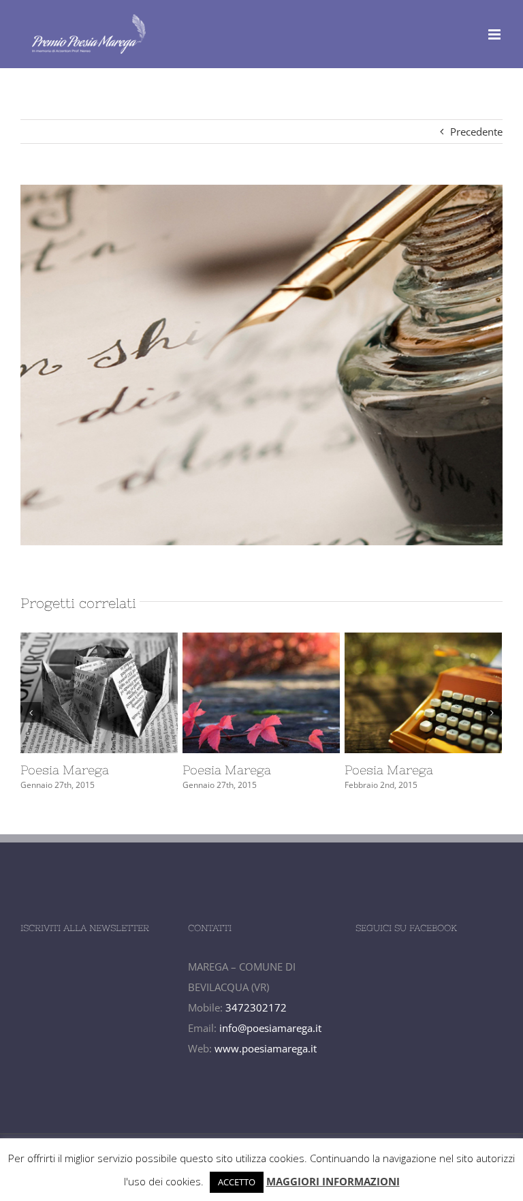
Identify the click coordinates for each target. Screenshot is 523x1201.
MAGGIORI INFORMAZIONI (333, 1181)
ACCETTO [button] (236, 1182)
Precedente (476, 131)
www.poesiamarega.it (266, 1048)
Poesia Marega (78, 770)
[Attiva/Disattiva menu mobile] (495, 34)
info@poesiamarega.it (270, 1028)
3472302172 (256, 1007)
